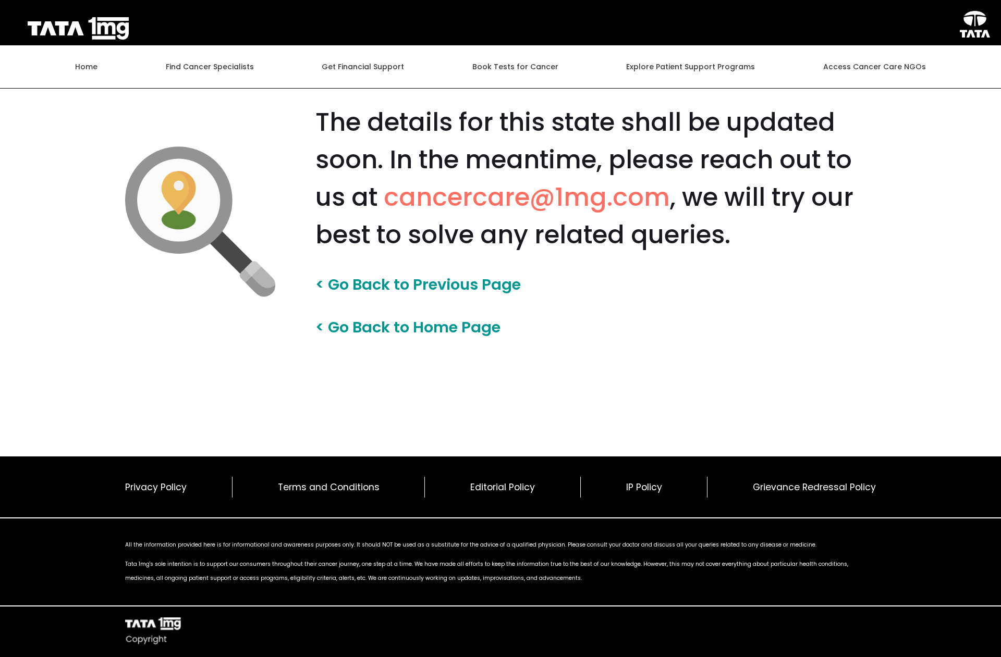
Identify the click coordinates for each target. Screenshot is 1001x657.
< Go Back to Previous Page (418, 285)
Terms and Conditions (329, 487)
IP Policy (644, 487)
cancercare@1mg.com (527, 197)
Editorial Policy (502, 487)
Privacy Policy (156, 487)
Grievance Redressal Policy (814, 487)
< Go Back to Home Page (407, 327)
